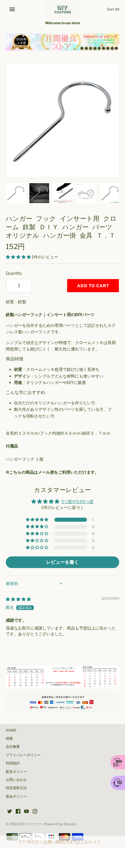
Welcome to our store (62, 23)
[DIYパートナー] (62, 9)
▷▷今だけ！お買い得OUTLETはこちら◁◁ (59, 841)
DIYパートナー (30, 824)
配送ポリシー (16, 772)
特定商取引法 (16, 788)
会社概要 (13, 747)
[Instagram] (35, 811)
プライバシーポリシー (23, 755)
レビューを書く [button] (62, 562)
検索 (9, 738)
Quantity (14, 273)
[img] (18, 599)
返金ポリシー (16, 796)
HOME (11, 730)
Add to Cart (93, 285)
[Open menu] (12, 9)
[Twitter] (9, 811)
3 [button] (69, 44)
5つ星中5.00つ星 (77, 501)
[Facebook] (18, 811)
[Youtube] (26, 811)
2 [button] (62, 44)
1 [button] (56, 44)
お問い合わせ (16, 780)
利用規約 (13, 763)
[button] (19, 256)
